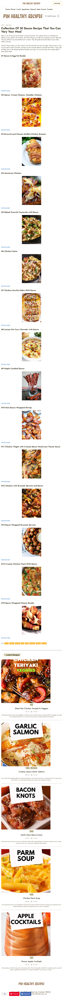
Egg (22, 643)
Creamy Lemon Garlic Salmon (31, 771)
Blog (31, 705)
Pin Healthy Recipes (50, 16)
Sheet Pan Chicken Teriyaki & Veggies (31, 708)
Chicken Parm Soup (31, 898)
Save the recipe (5, 91)
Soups (31, 894)
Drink (31, 958)
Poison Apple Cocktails (31, 961)
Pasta (27, 643)
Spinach (44, 643)
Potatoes (38, 643)
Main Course (8, 25)
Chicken (17, 643)
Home (2, 25)
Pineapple (32, 643)
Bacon (6, 643)
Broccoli (11, 643)
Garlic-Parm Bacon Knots (31, 834)
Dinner (27, 768)
